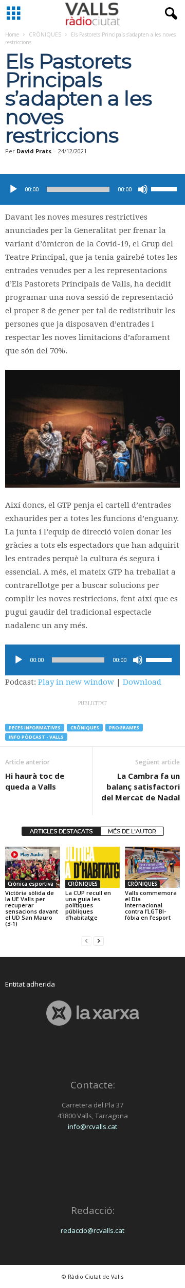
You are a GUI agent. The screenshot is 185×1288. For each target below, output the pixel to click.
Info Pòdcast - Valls (36, 737)
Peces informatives (35, 727)
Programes (124, 727)
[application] (92, 189)
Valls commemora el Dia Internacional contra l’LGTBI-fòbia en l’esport (151, 905)
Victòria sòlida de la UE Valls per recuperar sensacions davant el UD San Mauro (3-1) (31, 908)
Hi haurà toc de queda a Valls (34, 781)
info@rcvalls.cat (92, 1126)
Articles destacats (61, 831)
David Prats (33, 151)
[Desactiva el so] (143, 189)
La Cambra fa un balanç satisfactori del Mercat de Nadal (140, 786)
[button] (169, 14)
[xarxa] (92, 1013)
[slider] (165, 188)
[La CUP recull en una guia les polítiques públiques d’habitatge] (92, 867)
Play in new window (76, 682)
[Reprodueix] (13, 189)
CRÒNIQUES (45, 34)
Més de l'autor (132, 831)
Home (12, 34)
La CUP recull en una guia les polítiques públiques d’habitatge (88, 905)
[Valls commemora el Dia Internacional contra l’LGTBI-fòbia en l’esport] (152, 867)
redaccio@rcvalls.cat (92, 1230)
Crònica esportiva (30, 883)
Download (142, 682)
